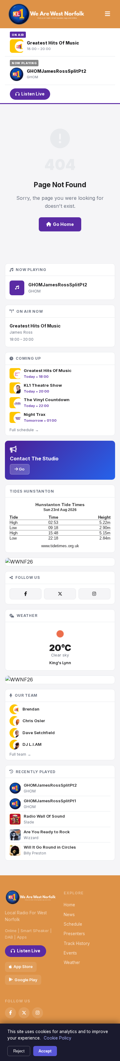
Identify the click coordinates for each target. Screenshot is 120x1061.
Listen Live (33, 93)
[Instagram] (94, 593)
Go (21, 469)
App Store (23, 966)
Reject (19, 1051)
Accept (44, 1051)
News (69, 914)
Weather (72, 962)
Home (69, 904)
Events (70, 953)
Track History (77, 943)
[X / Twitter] (60, 593)
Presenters (74, 933)
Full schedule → (24, 430)
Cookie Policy (57, 1038)
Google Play (25, 980)
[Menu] (107, 14)
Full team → (20, 754)
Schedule (73, 924)
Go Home (63, 224)
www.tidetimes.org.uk (60, 546)
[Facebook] (26, 593)
